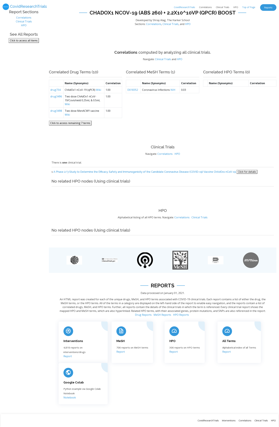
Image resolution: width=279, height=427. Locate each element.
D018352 (132, 90)
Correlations (205, 7)
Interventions (73, 341)
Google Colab (73, 382)
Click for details (247, 171)
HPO (235, 7)
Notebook (69, 397)
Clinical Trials (222, 7)
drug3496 (56, 96)
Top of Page (248, 7)
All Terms (229, 341)
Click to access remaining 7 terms (70, 123)
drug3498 (56, 111)
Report (67, 356)
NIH (172, 90)
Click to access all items (24, 40)
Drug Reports (143, 315)
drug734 (55, 90)
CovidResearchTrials (184, 7)
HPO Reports (181, 315)
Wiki (98, 90)
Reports (268, 7)
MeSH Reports (162, 315)
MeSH (120, 341)
